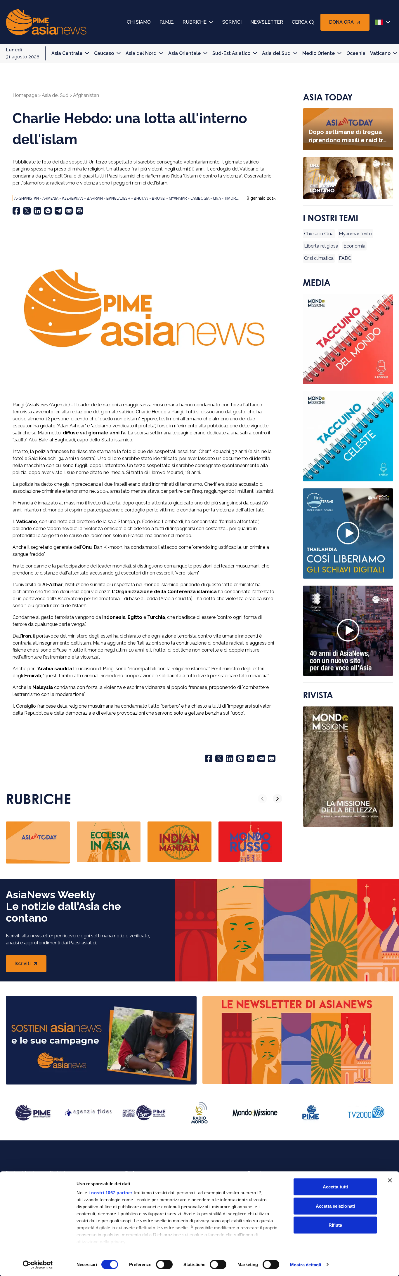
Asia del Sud (276, 53)
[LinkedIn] (37, 211)
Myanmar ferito (355, 234)
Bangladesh (118, 198)
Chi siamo (139, 22)
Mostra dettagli (305, 1264)
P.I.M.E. (166, 22)
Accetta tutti (335, 1186)
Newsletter (266, 22)
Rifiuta (335, 1225)
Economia (354, 246)
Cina (217, 198)
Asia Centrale (66, 53)
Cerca (300, 22)
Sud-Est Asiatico (231, 53)
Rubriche (195, 22)
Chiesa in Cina (319, 234)
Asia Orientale (184, 53)
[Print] (79, 211)
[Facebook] (16, 211)
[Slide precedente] (262, 798)
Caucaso (104, 53)
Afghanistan (86, 95)
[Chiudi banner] (390, 1180)
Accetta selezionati (335, 1205)
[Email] (69, 211)
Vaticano (380, 53)
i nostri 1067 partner (111, 1192)
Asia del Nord (141, 53)
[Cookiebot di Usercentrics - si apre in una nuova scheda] (37, 1264)
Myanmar (178, 198)
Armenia (50, 198)
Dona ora (341, 22)
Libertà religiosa (321, 246)
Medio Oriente (318, 53)
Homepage (25, 95)
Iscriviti (30, 965)
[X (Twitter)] (27, 211)
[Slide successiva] (277, 798)
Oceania (355, 53)
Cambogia (199, 198)
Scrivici (232, 22)
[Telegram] (58, 211)
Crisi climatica (319, 258)
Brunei (158, 198)
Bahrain (95, 198)
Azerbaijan (72, 198)
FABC (345, 258)
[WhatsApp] (48, 211)
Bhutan (141, 198)
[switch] (164, 1264)
